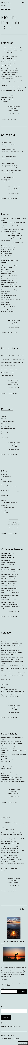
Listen (4, 470)
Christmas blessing (12, 549)
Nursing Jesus (9, 348)
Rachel (5, 214)
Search (3, 988)
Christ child (8, 134)
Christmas (7, 409)
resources (9, 974)
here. (2, 943)
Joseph (5, 818)
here (8, 985)
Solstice (6, 632)
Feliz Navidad (9, 733)
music (2, 976)
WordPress (17, 1038)
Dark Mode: (22, 1043)
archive (17, 972)
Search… (4, 1007)
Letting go (7, 43)
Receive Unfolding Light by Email (11, 1026)
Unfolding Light (7, 1035)
